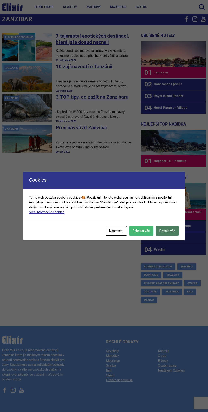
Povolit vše (167, 231)
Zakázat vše (141, 231)
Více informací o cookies (46, 212)
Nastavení (116, 231)
